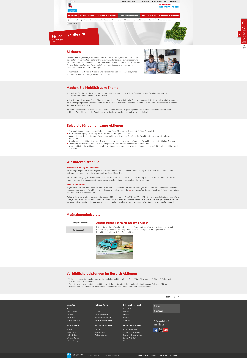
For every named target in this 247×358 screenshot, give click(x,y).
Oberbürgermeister (101, 315)
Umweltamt (76, 20)
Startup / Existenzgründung (132, 335)
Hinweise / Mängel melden (104, 320)
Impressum (174, 355)
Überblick (70, 329)
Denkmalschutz (72, 335)
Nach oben (170, 296)
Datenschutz (163, 355)
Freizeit (97, 329)
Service (97, 312)
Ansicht (175, 1)
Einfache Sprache (159, 1)
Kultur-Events (71, 332)
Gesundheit (127, 309)
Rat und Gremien (100, 309)
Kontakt (153, 355)
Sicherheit (126, 320)
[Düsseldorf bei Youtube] (165, 330)
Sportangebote (100, 332)
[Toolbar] (239, 34)
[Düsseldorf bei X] (160, 330)
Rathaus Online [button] (87, 15)
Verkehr (126, 317)
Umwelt (126, 315)
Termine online (72, 312)
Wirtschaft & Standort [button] (169, 15)
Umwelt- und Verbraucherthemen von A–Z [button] (100, 20)
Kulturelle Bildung (73, 338)
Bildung (126, 312)
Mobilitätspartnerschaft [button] (144, 20)
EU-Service (127, 341)
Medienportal (71, 317)
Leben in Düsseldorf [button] (129, 15)
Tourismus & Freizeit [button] (107, 15)
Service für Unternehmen (131, 332)
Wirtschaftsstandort (130, 329)
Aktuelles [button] (72, 15)
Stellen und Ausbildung (103, 317)
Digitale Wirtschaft (129, 338)
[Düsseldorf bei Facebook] (155, 330)
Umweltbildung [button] (125, 20)
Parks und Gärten (101, 335)
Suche (157, 306)
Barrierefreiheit (143, 355)
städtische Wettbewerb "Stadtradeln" (148, 190)
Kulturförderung (72, 341)
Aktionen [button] (72, 24)
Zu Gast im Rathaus (73, 320)
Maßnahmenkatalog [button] (164, 20)
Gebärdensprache (128, 1)
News (68, 309)
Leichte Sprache (143, 1)
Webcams (70, 315)
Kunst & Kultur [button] (149, 15)
